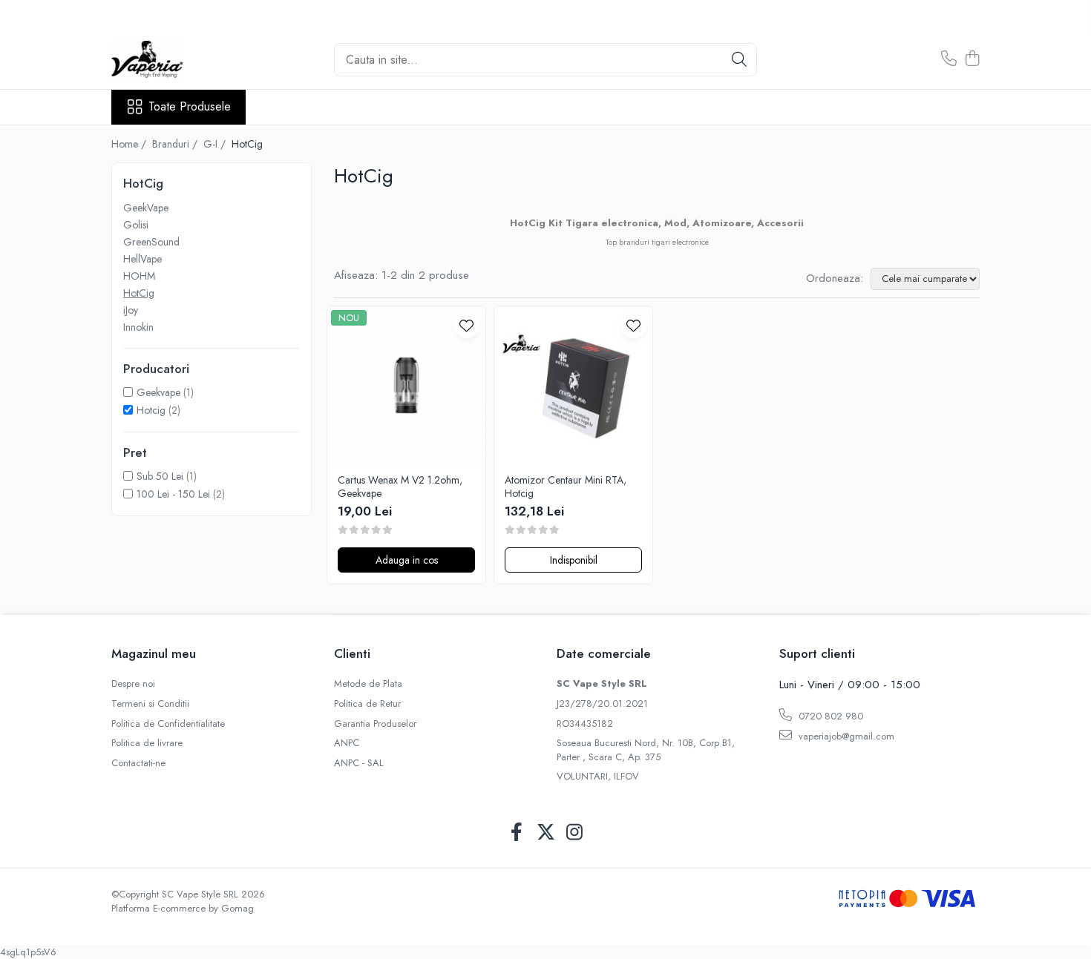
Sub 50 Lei (160, 476)
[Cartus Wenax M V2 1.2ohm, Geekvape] (406, 385)
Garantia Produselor (375, 724)
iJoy (130, 310)
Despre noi (133, 684)
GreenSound (151, 241)
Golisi (135, 224)
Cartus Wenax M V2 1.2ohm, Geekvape (400, 486)
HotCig (138, 293)
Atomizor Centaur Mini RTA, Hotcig (565, 486)
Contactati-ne (138, 763)
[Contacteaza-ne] (949, 59)
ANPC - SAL (359, 763)
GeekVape (145, 207)
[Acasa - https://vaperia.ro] (185, 59)
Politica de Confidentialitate (168, 724)
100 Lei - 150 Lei (173, 494)
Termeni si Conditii (150, 704)
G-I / (216, 143)
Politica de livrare (147, 743)
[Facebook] (517, 833)
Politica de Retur (367, 704)
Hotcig (151, 410)
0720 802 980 (829, 716)
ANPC (346, 743)
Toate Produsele (189, 107)
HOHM (139, 275)
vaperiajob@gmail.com (845, 736)
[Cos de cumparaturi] (972, 59)
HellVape (142, 258)
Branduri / (176, 143)
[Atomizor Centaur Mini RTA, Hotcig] (573, 385)
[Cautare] (739, 59)
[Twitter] (546, 833)
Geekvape (158, 392)
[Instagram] (575, 833)
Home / (130, 143)
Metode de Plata (368, 684)
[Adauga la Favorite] (466, 325)
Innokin (138, 327)
